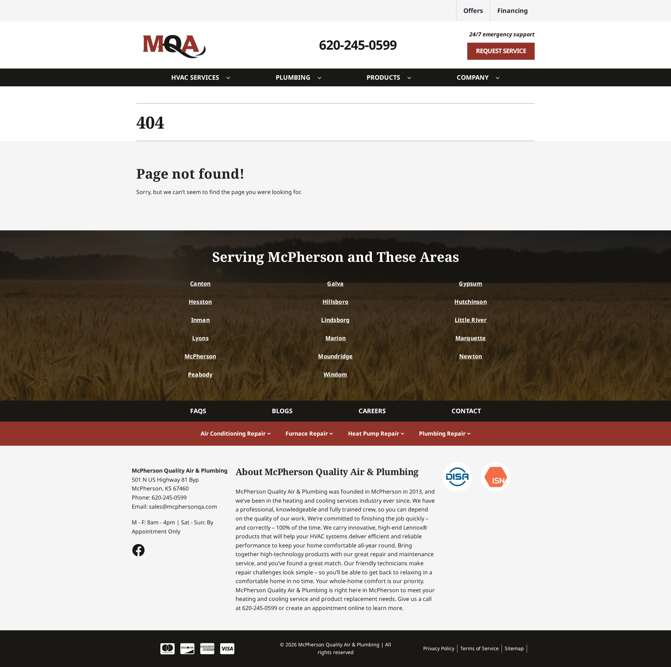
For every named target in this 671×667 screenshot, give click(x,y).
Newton (470, 356)
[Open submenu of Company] (501, 77)
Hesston (200, 302)
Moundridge (335, 356)
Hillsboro (335, 302)
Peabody (200, 374)
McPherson (200, 356)
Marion (335, 338)
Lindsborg (335, 320)
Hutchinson (470, 302)
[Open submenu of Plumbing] (323, 77)
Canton (200, 283)
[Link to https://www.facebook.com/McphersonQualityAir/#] (138, 550)
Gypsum (470, 283)
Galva (335, 283)
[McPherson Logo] (174, 31)
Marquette (470, 338)
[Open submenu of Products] (412, 77)
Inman (200, 320)
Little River (471, 320)
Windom (335, 374)
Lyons (200, 338)
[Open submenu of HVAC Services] (231, 77)
